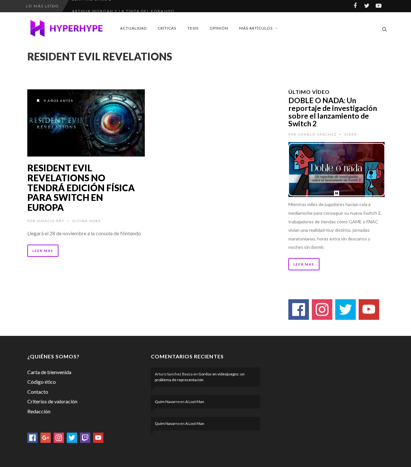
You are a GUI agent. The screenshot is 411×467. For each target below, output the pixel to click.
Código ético (41, 382)
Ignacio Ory (51, 221)
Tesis (193, 28)
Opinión (219, 28)
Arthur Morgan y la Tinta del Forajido (123, 6)
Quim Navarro (167, 401)
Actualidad (133, 28)
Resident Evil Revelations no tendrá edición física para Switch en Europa (81, 187)
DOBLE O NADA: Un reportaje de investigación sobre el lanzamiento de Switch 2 (332, 112)
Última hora (86, 221)
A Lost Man (194, 401)
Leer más (42, 251)
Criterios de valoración (52, 401)
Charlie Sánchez (317, 134)
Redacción (38, 411)
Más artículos (256, 28)
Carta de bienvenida (49, 372)
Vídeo (350, 134)
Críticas (167, 28)
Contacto (37, 392)
